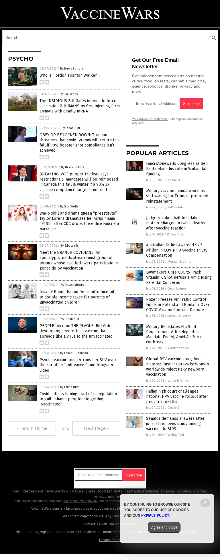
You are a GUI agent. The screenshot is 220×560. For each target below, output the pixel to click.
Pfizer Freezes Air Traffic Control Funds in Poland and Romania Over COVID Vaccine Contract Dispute (177, 304)
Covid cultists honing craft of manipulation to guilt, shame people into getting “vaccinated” (78, 399)
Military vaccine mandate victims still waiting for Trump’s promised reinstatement (177, 195)
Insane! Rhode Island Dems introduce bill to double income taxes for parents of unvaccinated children (78, 296)
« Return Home (32, 428)
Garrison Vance (179, 348)
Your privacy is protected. (150, 119)
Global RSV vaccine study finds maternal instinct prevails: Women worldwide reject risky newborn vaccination (177, 367)
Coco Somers (176, 288)
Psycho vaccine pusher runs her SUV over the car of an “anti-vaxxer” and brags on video (78, 365)
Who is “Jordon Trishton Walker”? (70, 75)
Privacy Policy (110, 540)
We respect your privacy (80, 500)
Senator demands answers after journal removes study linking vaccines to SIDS (175, 423)
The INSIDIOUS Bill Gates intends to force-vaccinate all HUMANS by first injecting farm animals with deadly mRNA (80, 106)
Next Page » (96, 428)
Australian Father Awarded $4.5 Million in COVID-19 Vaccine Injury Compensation (176, 250)
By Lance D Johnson (74, 353)
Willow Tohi (176, 207)
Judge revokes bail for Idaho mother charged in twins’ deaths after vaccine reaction (175, 223)
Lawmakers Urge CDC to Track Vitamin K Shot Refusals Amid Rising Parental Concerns (179, 277)
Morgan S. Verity (179, 262)
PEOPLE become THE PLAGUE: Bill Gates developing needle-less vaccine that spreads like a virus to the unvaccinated (76, 331)
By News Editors (71, 68)
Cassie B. (174, 180)
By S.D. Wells (69, 94)
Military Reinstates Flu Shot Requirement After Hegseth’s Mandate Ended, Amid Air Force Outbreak (174, 334)
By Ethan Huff (71, 128)
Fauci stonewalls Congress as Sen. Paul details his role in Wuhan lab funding (177, 168)
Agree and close (164, 527)
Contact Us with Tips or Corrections (110, 524)
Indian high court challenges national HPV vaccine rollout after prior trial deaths (177, 396)
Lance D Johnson (179, 381)
